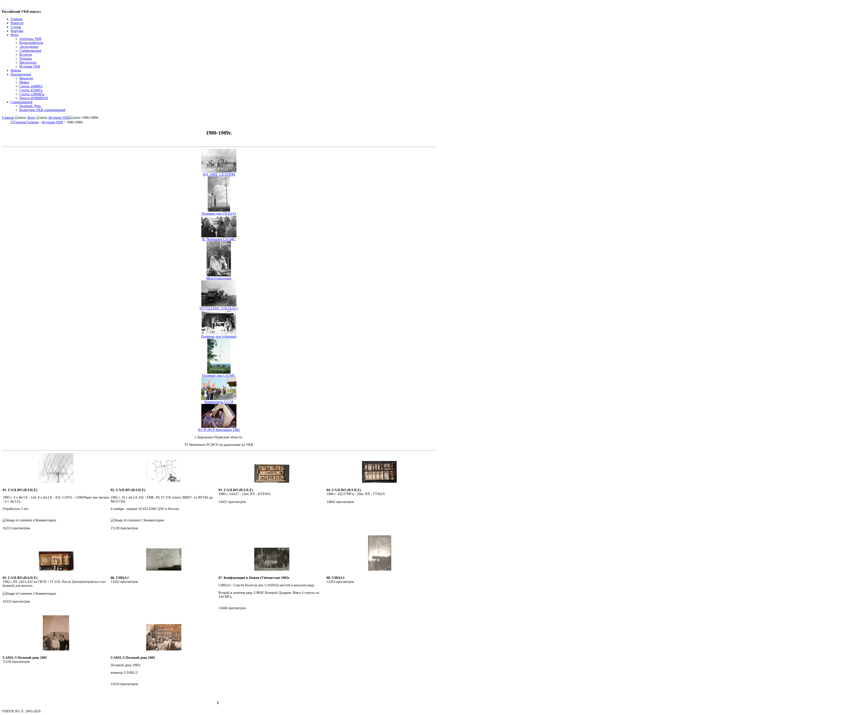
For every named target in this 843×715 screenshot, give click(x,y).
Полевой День (30, 106)
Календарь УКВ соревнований (42, 110)
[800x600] (5, 7)
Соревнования (30, 50)
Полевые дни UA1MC (219, 375)
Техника (25, 58)
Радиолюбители (31, 43)
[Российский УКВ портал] (2, 3)
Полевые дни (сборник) (219, 336)
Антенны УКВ (30, 39)
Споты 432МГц (31, 90)
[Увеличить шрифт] (9, 7)
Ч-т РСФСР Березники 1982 (219, 430)
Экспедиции (28, 47)
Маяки (24, 82)
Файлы (16, 70)
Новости (17, 23)
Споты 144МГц (31, 86)
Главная (16, 19)
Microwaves (27, 62)
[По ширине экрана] (2, 7)
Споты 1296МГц (31, 94)
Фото (14, 35)
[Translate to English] (16, 7)
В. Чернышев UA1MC (219, 239)
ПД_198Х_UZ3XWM (219, 174)
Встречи (25, 54)
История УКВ (29, 66)
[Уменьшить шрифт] (12, 7)
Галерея (32, 122)
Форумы (17, 31)
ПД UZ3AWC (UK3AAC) (219, 308)
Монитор (26, 78)
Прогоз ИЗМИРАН (33, 98)
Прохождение (21, 74)
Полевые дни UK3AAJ (219, 213)
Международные (218, 278)
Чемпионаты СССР (218, 402)
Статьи (16, 27)
